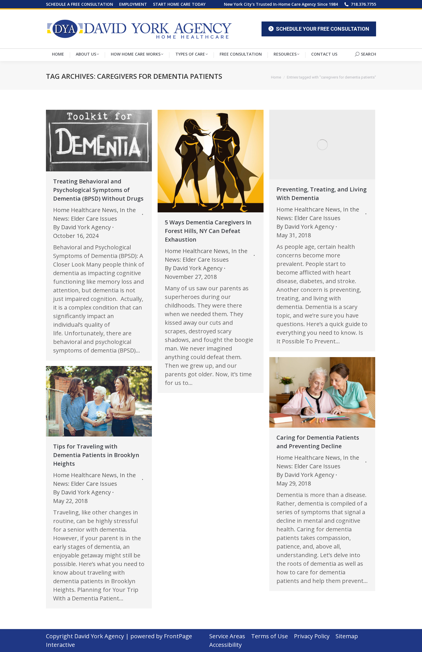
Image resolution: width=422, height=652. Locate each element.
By (82, 227)
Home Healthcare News (85, 210)
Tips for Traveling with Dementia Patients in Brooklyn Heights (96, 455)
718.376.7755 (363, 4)
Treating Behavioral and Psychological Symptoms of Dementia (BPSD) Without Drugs (98, 189)
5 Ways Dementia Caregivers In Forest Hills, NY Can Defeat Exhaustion (208, 230)
